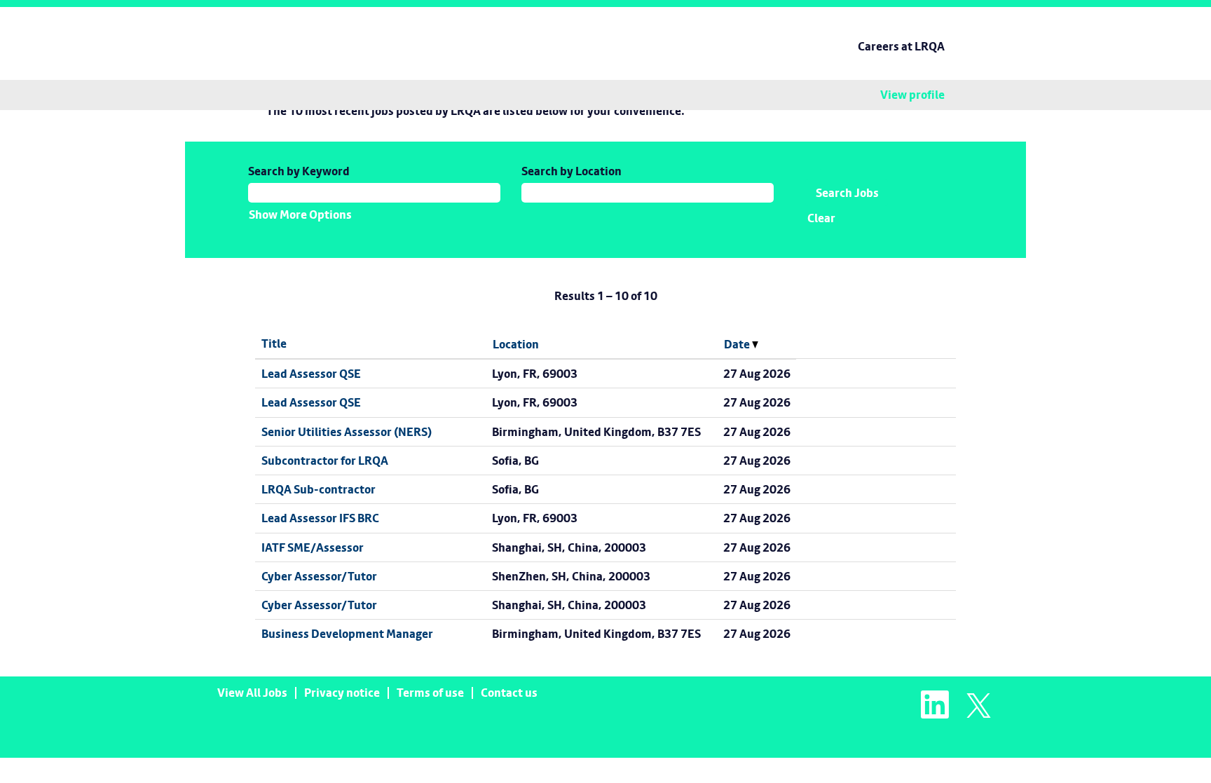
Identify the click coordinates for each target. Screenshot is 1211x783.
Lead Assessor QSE (311, 373)
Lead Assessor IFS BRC (320, 518)
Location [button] (516, 344)
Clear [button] (821, 218)
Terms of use (430, 692)
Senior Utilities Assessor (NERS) (346, 432)
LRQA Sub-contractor (318, 489)
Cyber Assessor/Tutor (319, 576)
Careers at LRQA (901, 46)
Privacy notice (342, 692)
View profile (912, 95)
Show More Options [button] (300, 214)
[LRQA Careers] (266, 30)
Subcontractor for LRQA (324, 460)
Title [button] (274, 343)
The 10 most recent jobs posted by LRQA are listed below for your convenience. (475, 110)
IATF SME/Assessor (312, 547)
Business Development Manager (347, 633)
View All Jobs (252, 692)
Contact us (509, 692)
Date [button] (738, 344)
